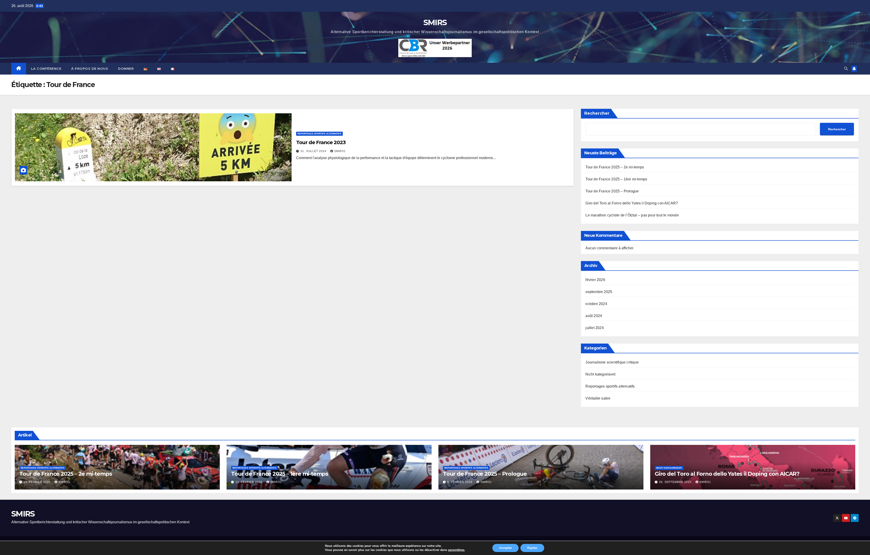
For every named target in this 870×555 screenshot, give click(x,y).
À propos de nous (89, 69)
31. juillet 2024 (313, 151)
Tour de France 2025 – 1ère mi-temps (616, 179)
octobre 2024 (596, 304)
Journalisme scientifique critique (612, 362)
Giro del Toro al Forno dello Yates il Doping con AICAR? (631, 203)
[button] (846, 68)
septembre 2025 (598, 292)
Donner (126, 69)
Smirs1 (340, 151)
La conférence (46, 69)
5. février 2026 (460, 482)
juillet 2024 (594, 328)
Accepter (505, 548)
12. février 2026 (249, 482)
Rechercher (596, 113)
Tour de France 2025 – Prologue (612, 191)
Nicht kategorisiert (600, 374)
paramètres (456, 550)
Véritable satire (597, 398)
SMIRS (435, 22)
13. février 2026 (37, 482)
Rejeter (532, 548)
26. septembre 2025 (675, 482)
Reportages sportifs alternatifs (319, 133)
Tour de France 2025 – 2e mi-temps (614, 167)
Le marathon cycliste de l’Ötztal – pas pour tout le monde (632, 215)
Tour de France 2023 (321, 142)
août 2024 (593, 316)
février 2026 (595, 280)
